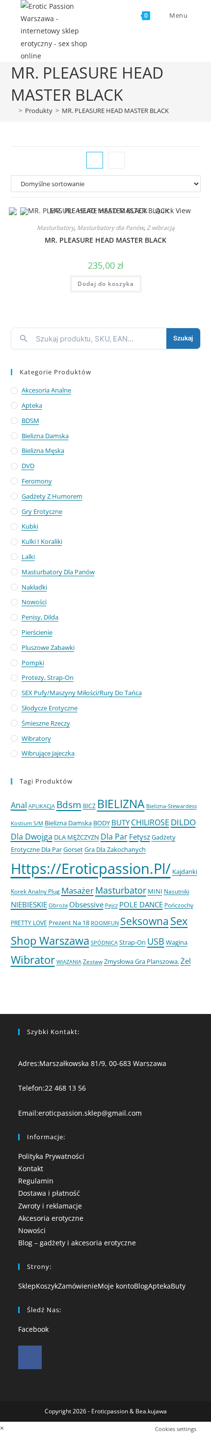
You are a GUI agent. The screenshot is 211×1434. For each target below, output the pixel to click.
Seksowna (144, 921)
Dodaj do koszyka (106, 284)
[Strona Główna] (13, 110)
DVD (28, 465)
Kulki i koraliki (42, 541)
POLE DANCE (141, 904)
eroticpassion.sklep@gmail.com (90, 1113)
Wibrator (33, 959)
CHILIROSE (150, 822)
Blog (141, 1286)
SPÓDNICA (104, 942)
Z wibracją (161, 228)
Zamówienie (78, 1286)
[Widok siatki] (94, 160)
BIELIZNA (121, 804)
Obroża (58, 905)
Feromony (37, 481)
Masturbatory (55, 228)
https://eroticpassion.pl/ (91, 868)
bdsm (68, 804)
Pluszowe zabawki (48, 647)
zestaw (93, 961)
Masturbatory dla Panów (110, 228)
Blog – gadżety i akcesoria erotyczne (77, 1242)
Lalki (28, 556)
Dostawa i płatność (49, 1193)
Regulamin (35, 1180)
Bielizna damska (45, 435)
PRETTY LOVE (29, 923)
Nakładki (34, 587)
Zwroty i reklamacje (50, 1205)
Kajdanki (184, 871)
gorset (73, 849)
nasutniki (176, 891)
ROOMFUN (105, 923)
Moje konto (116, 1286)
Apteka (32, 405)
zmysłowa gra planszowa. (141, 961)
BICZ (89, 806)
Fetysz (139, 837)
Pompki (33, 662)
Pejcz (111, 905)
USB (155, 941)
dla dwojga (32, 836)
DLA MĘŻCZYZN (76, 837)
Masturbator (120, 890)
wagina (176, 942)
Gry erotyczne (42, 511)
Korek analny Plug (35, 891)
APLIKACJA (41, 806)
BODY (101, 822)
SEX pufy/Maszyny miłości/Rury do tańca (82, 692)
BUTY (120, 822)
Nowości (34, 601)
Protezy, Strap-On (48, 677)
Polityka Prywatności (51, 1156)
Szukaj (183, 338)
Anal (19, 805)
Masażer (77, 890)
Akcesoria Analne (46, 390)
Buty (178, 1286)
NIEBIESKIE (29, 904)
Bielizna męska (43, 450)
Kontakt (30, 1168)
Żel (186, 961)
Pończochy (178, 905)
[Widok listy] (116, 160)
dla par (114, 836)
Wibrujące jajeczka (48, 753)
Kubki (30, 526)
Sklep (27, 1286)
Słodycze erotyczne (50, 707)
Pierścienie (37, 632)
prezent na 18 (69, 922)
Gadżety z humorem (52, 496)
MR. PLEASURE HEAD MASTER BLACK (115, 110)
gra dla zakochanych (115, 849)
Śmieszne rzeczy (46, 723)
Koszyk (47, 1286)
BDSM (30, 420)
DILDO (183, 822)
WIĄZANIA (68, 961)
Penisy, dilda (40, 617)
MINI (155, 891)
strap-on (132, 942)
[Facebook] (30, 1357)
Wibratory (36, 738)
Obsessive (86, 904)
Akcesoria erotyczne (50, 1218)
